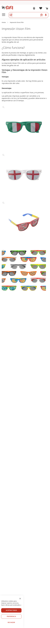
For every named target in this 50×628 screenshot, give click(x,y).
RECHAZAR (11, 622)
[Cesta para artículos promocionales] (47, 8)
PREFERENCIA (11, 616)
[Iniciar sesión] (34, 9)
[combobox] (28, 15)
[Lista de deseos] (40, 9)
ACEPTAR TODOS (11, 610)
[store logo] (7, 8)
